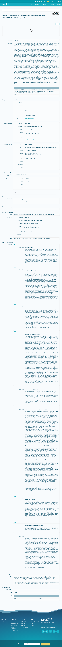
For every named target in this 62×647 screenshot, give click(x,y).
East (22, 184)
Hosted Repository (3, 627)
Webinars (23, 625)
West (22, 187)
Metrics (33, 623)
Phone (22, 115)
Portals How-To (24, 627)
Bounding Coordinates (7, 178)
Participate (13, 621)
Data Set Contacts (8, 123)
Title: (11, 214)
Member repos (14, 623)
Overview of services (3, 622)
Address (21, 111)
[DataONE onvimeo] (46, 631)
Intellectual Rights (8, 576)
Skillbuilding (24, 621)
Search (4, 9)
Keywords (10, 87)
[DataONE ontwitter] (43, 631)
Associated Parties (8, 144)
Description (21, 247)
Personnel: (9, 217)
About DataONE (35, 621)
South (22, 181)
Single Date (9, 208)
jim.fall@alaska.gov (29, 118)
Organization (20, 105)
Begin (22, 199)
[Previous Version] (20, 13)
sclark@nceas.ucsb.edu (30, 161)
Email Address (20, 118)
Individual (21, 102)
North (22, 178)
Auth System (9, 589)
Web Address (20, 164)
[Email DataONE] (50, 631)
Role (22, 167)
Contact (33, 625)
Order (11, 592)
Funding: (10, 238)
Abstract (10, 43)
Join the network (15, 625)
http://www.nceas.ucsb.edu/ (31, 164)
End (22, 202)
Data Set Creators (8, 101)
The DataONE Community (14, 628)
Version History (25, 12)
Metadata (9, 9)
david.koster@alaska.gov (31, 139)
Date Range (9, 198)
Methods (10, 244)
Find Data (5, 634)
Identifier (10, 40)
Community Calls (15, 630)
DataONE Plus (4, 624)
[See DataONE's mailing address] (57, 631)
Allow (11, 595)
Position (21, 108)
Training (23, 623)
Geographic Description (9, 175)
